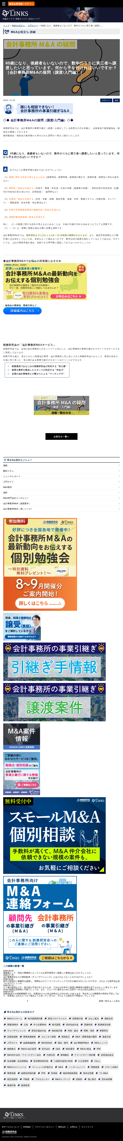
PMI (99, 1048)
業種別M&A (12, 1024)
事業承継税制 (29, 1036)
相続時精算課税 (70, 1073)
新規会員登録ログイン (21, 3)
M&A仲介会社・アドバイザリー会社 (24, 1054)
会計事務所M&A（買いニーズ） (18, 508)
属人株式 (92, 1079)
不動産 (26, 1079)
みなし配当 (93, 1018)
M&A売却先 (46, 1042)
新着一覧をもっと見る (109, 1000)
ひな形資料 (83, 1060)
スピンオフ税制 (48, 1036)
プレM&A (103, 1073)
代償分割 (51, 1054)
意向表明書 (107, 1079)
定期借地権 (12, 1036)
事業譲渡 (95, 1066)
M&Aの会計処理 (28, 1048)
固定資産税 (12, 1079)
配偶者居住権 (104, 1024)
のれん (97, 1060)
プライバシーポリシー (44, 1126)
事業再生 (104, 1030)
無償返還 (25, 1085)
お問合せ (74, 1126)
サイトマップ (87, 1126)
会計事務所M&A (81, 1042)
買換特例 (88, 1024)
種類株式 (11, 1048)
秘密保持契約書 (28, 1073)
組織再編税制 (29, 1042)
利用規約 (27, 1126)
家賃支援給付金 (39, 1030)
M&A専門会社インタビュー (16, 497)
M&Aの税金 (85, 1048)
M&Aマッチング (62, 1079)
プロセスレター (42, 1079)
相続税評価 (57, 1030)
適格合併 (108, 1018)
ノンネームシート (77, 1066)
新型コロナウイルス (57, 1018)
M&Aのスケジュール (16, 1066)
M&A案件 (7, 487)
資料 (5, 492)
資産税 (79, 1079)
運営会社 (62, 1126)
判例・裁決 (73, 1030)
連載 (5, 465)
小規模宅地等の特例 (63, 1060)
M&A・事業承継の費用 (86, 1036)
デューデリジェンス (16, 1030)
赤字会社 (46, 1048)
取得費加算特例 (41, 1060)
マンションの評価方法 (42, 1066)
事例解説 (65, 1054)
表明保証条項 (107, 1054)
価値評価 (11, 1085)
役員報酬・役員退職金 (17, 1060)
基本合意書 (88, 1073)
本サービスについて (10, 1126)
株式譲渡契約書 (35, 1018)
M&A (60, 1066)
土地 (26, 1024)
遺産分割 (106, 1036)
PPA (43, 1073)
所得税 (54, 1073)
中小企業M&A (39, 1024)
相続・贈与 (63, 1042)
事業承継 (11, 1073)
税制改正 (66, 1036)
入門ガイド (8, 481)
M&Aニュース (100, 1042)
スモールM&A (111, 1066)
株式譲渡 (56, 1024)
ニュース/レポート (11, 476)
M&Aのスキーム (14, 1018)
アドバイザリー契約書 (84, 1054)
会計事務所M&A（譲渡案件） (17, 503)
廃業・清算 (89, 1030)
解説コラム (8, 470)
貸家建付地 (77, 1018)
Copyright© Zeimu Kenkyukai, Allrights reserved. (19, 1137)
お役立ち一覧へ (61, 436)
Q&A (58, 1048)
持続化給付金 (72, 1024)
